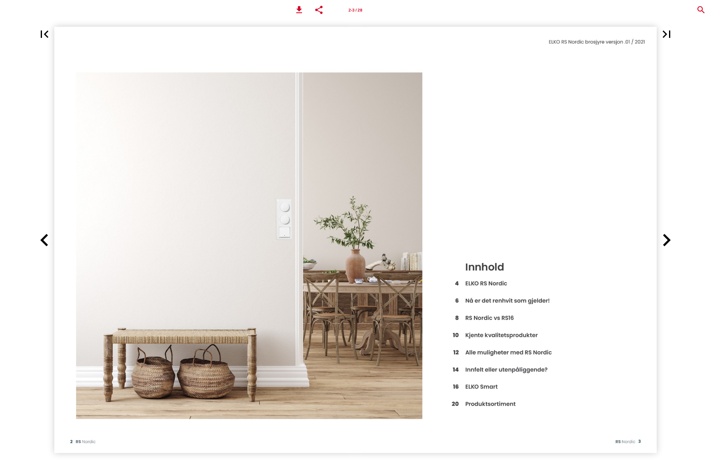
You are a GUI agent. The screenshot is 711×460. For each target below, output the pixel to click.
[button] (299, 10)
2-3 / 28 (355, 10)
